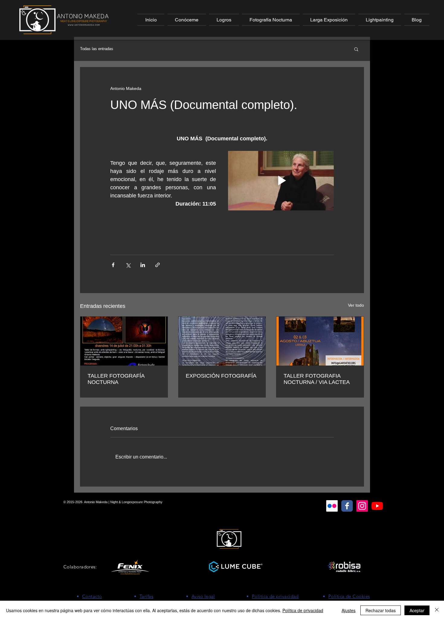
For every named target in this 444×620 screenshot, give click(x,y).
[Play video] (281, 180)
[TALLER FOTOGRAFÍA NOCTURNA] (124, 341)
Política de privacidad (302, 610)
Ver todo (356, 305)
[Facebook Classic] (347, 506)
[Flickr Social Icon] (332, 506)
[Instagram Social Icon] (362, 506)
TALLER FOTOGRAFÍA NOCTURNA (116, 379)
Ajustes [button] (349, 610)
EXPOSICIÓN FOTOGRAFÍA (221, 376)
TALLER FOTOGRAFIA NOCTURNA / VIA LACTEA (317, 379)
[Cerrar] (436, 610)
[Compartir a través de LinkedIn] (143, 265)
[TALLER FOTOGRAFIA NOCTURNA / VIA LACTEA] (320, 341)
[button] (187, 20)
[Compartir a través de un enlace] (157, 265)
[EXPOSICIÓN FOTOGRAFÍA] (222, 341)
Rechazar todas (380, 610)
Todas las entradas (96, 48)
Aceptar (417, 610)
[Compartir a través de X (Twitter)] (128, 265)
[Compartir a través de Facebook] (113, 265)
